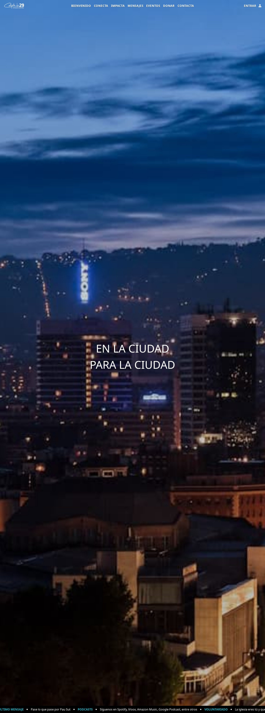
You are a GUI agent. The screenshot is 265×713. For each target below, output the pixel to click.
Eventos (153, 6)
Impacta (118, 6)
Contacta (186, 6)
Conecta (101, 6)
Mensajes (135, 6)
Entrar (250, 6)
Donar (169, 6)
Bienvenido (81, 6)
